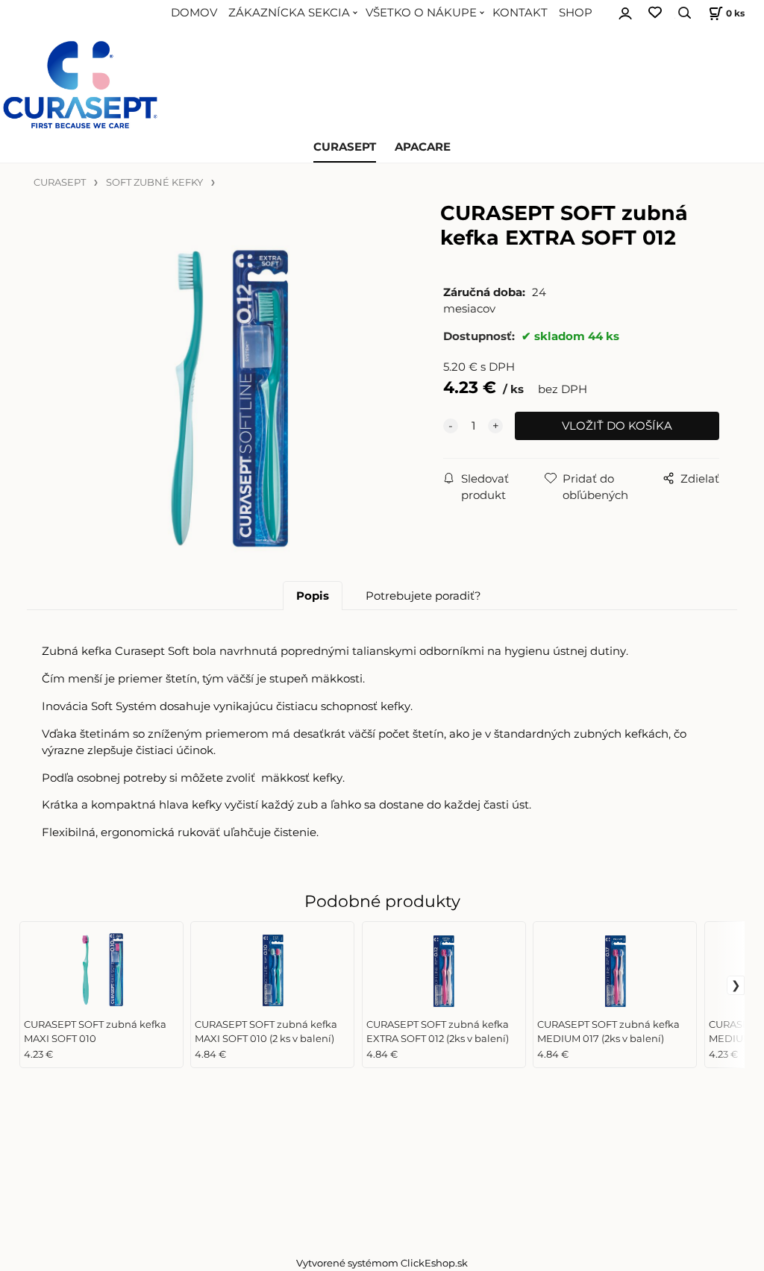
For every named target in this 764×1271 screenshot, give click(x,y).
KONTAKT (520, 12)
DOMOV (194, 12)
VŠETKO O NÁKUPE (421, 12)
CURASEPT (344, 147)
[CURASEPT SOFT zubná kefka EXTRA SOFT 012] (226, 396)
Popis (312, 596)
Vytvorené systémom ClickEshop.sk (382, 1263)
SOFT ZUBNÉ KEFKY (154, 182)
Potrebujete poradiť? (423, 596)
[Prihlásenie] (625, 11)
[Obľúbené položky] (655, 13)
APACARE (423, 147)
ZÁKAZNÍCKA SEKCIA (289, 12)
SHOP (575, 12)
